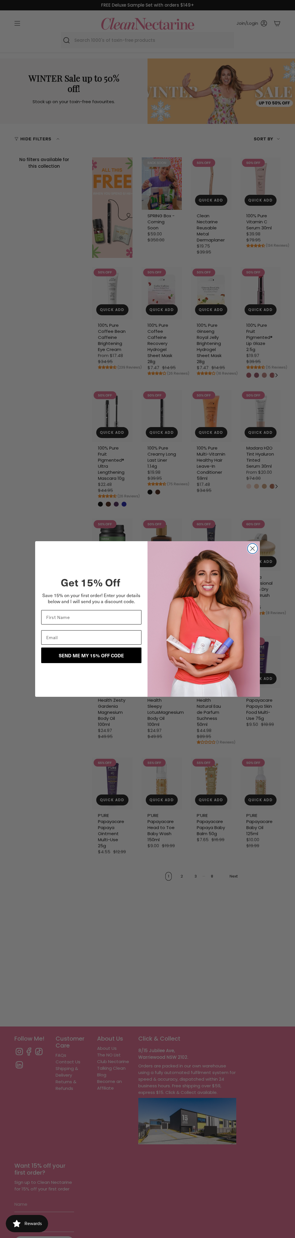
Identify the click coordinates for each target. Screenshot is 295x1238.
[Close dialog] (252, 548)
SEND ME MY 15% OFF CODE (91, 655)
